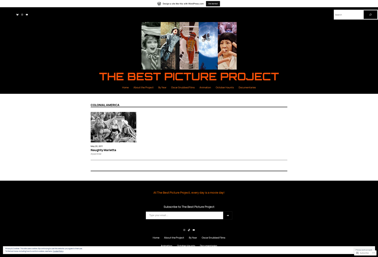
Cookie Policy (58, 251)
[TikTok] (189, 230)
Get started (213, 4)
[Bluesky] (17, 14)
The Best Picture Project (189, 76)
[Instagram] (22, 14)
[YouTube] (27, 14)
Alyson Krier (96, 153)
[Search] (370, 14)
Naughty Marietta (103, 150)
